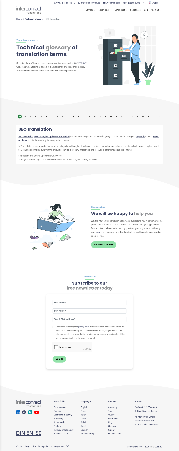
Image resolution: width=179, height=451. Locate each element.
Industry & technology (64, 430)
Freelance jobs (114, 434)
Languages (120, 10)
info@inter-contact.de (147, 411)
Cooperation (98, 207)
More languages (88, 434)
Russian (84, 426)
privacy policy (83, 327)
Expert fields (104, 10)
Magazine (59, 446)
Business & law (61, 434)
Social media (59, 422)
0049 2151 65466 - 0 (147, 407)
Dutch (83, 419)
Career (111, 430)
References (135, 10)
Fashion (57, 411)
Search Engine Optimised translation (51, 137)
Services (89, 10)
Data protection (45, 446)
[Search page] (144, 3)
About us (155, 10)
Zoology (57, 426)
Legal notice (30, 446)
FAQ (67, 446)
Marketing (58, 419)
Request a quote (103, 245)
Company (112, 407)
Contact (19, 446)
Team (110, 411)
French (84, 411)
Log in (59, 359)
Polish (83, 422)
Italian (83, 415)
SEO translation (25, 137)
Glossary (112, 426)
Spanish (84, 430)
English (84, 407)
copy (98, 232)
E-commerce (60, 407)
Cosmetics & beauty (63, 415)
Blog (146, 10)
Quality (111, 415)
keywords (140, 137)
